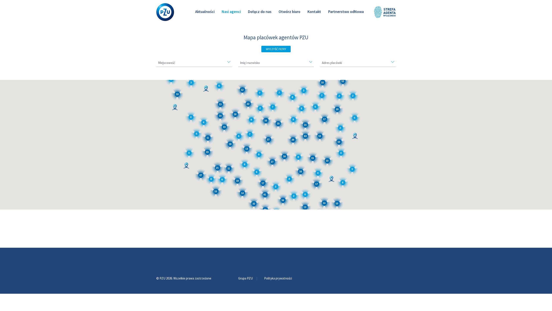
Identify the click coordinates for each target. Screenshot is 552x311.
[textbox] (194, 63)
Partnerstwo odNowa (346, 11)
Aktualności (205, 11)
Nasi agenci (231, 11)
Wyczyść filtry (276, 49)
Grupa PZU (245, 278)
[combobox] (194, 64)
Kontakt (314, 11)
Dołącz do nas (259, 11)
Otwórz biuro (289, 11)
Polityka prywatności (278, 278)
